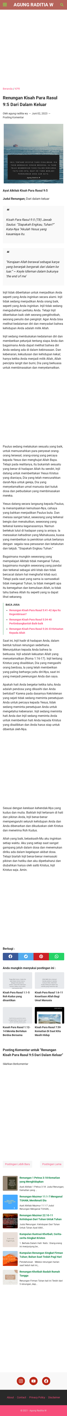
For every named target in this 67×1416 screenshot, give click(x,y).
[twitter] (26, 956)
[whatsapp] (56, 956)
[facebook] (10, 956)
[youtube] (33, 1381)
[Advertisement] (33, 48)
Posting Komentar (13, 117)
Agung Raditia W (33, 4)
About (10, 1397)
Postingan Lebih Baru (17, 1164)
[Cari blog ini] (62, 5)
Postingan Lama (51, 1164)
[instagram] (21, 1381)
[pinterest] (41, 956)
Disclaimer (54, 1397)
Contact (21, 1397)
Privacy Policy (37, 1397)
